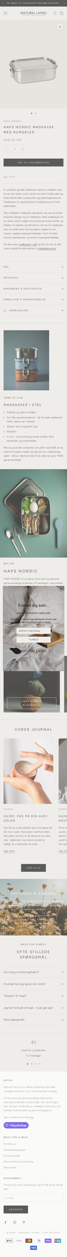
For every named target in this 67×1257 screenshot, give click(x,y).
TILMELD (33, 639)
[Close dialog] (60, 589)
